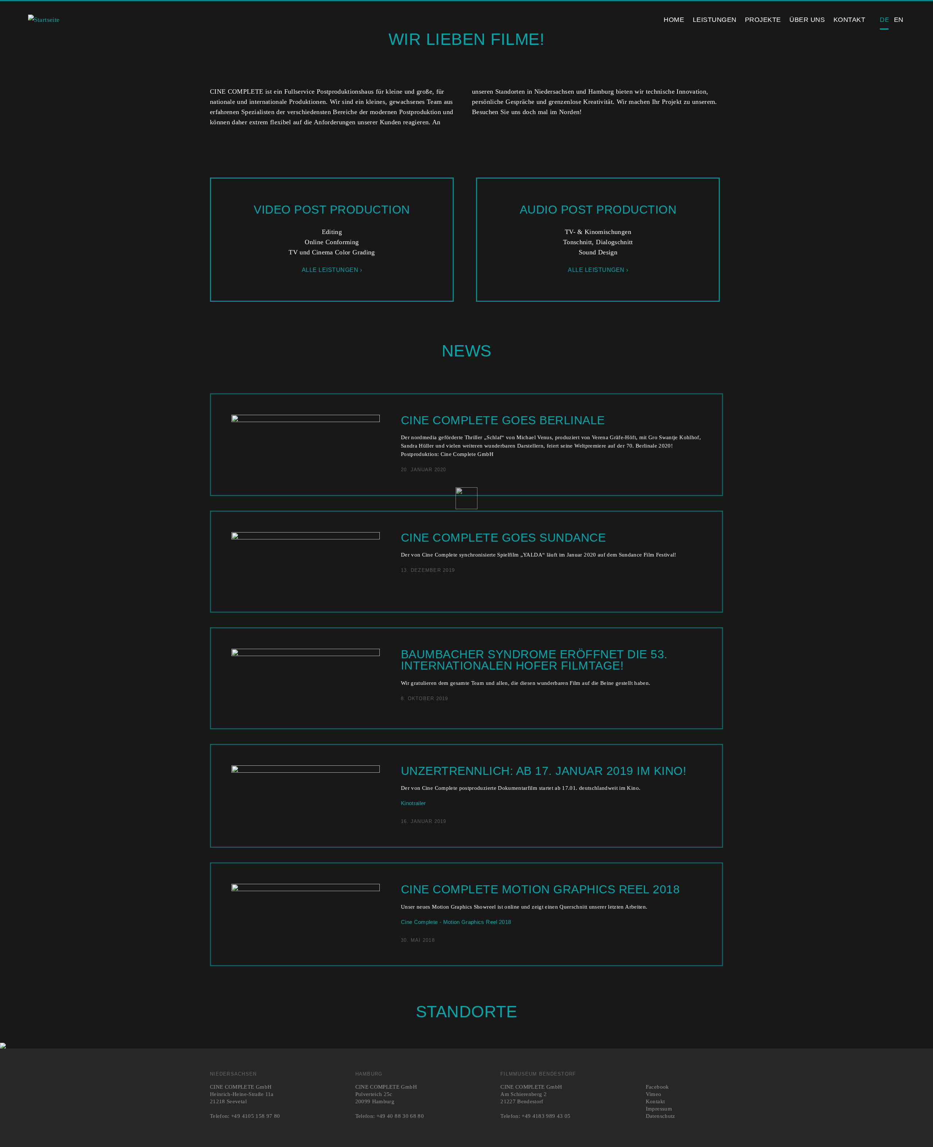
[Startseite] (44, 19)
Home (674, 19)
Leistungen (715, 19)
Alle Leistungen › (332, 270)
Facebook (657, 1087)
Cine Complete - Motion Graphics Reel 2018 (456, 922)
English (898, 19)
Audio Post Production (598, 209)
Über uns (807, 19)
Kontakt (850, 19)
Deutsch (884, 19)
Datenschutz (660, 1116)
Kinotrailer (413, 803)
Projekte (763, 19)
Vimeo (653, 1094)
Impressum (659, 1108)
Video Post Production (332, 209)
